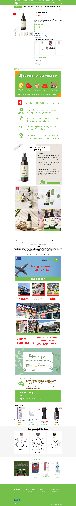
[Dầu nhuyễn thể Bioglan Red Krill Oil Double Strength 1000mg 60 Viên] (35, 467)
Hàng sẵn (29, 6)
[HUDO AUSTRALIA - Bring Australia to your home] (16, 3)
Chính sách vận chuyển (45, 6)
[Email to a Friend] (38, 64)
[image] (42, 42)
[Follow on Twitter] (17, 500)
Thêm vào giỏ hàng (19, 424)
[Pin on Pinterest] (40, 64)
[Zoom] (15, 30)
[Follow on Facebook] (59, 0)
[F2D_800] (37, 42)
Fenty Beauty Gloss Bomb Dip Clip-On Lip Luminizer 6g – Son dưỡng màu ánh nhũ (46, 472)
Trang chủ (25, 6)
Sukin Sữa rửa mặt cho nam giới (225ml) (56, 420)
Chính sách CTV (37, 6)
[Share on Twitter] (37, 64)
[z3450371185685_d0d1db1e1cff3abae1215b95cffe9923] (58, 42)
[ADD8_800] (50, 44)
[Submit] (54, 2)
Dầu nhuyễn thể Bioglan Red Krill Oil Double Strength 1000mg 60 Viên (35, 475)
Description (15, 69)
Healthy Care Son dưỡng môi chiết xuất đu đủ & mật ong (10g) (32, 420)
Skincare (38, 60)
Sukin (22, 9)
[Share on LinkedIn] (41, 64)
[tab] (15, 69)
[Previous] (15, 21)
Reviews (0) (19, 69)
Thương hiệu (18, 9)
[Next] (31, 21)
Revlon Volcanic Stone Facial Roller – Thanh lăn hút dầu (44, 420)
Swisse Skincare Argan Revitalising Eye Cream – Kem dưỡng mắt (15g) (19, 420)
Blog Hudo (59, 6)
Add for (36, 52)
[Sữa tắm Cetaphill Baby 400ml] (57, 467)
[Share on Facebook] (35, 64)
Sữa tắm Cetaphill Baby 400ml (57, 475)
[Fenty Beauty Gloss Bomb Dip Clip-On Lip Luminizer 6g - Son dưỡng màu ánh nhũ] (46, 466)
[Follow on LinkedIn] (19, 500)
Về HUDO (32, 6)
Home (14, 9)
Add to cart (42, 57)
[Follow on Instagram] (60, 0)
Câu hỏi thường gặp (53, 6)
